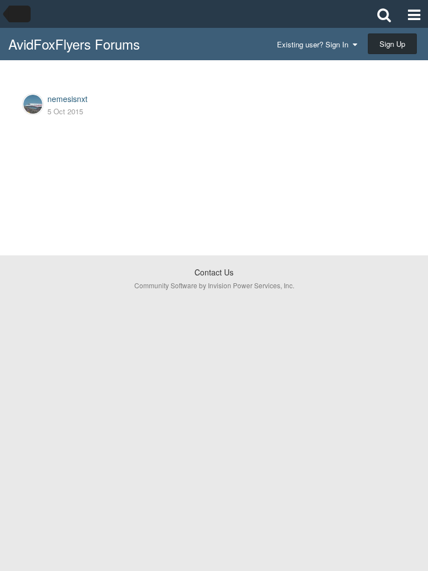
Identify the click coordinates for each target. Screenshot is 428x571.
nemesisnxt (67, 98)
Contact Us (214, 272)
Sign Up (392, 43)
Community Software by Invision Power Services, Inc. (214, 285)
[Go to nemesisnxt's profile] (32, 104)
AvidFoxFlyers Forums (74, 44)
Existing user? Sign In (315, 44)
